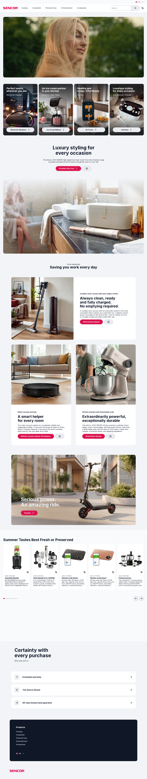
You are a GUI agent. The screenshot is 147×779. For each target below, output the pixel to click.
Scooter (27, 513)
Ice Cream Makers (54, 130)
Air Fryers (89, 130)
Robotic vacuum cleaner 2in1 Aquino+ (36, 436)
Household (20, 735)
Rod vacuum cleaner (91, 322)
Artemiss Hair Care (66, 168)
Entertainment (21, 741)
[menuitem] (24, 8)
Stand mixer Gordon (94, 436)
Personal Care (21, 738)
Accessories (20, 744)
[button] (4, 598)
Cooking (19, 732)
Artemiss (124, 130)
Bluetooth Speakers (18, 130)
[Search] (135, 8)
